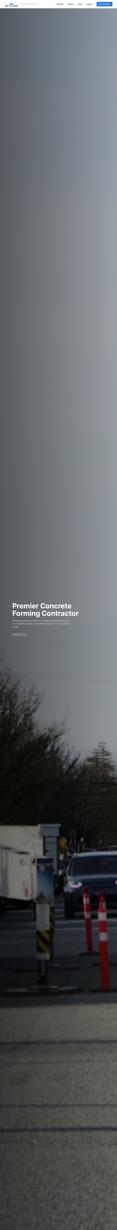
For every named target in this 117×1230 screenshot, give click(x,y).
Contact (89, 4)
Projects (71, 4)
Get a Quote (104, 4)
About (80, 4)
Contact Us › (19, 634)
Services (60, 4)
